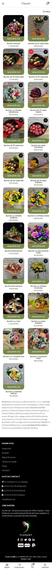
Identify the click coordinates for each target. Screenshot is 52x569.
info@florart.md (8, 499)
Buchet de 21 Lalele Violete (38, 111)
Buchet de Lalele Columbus (38, 146)
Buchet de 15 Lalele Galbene (38, 181)
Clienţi (4, 466)
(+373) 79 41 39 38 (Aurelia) (14, 486)
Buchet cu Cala (13, 321)
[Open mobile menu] (3, 3)
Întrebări (5, 453)
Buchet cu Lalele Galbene (38, 322)
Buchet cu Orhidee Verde (38, 216)
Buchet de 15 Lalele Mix (38, 77)
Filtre (47, 11)
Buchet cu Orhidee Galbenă (14, 217)
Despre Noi (6, 448)
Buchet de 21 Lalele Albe (38, 43)
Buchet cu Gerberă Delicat (14, 393)
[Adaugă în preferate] (21, 18)
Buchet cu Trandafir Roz (13, 356)
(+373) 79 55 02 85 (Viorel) (14, 490)
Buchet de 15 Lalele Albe (14, 77)
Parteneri (6, 470)
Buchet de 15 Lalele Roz (13, 145)
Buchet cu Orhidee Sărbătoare (14, 111)
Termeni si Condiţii (9, 461)
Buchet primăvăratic (13, 251)
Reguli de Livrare (8, 457)
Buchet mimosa (13, 43)
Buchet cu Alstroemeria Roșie (38, 252)
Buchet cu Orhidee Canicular (38, 287)
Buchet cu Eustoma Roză (38, 357)
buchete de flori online (37, 425)
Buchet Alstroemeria (13, 286)
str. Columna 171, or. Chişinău (16, 482)
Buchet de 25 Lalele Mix (13, 180)
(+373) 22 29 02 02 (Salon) (14, 495)
